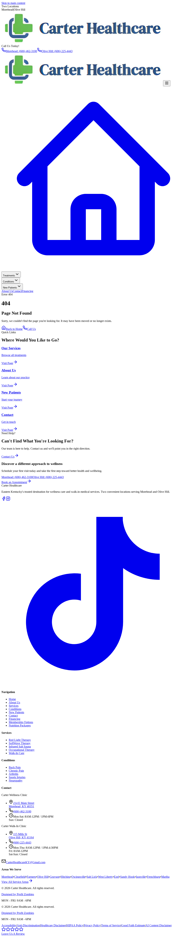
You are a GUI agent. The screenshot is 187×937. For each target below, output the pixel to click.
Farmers (31, 876)
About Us (7, 291)
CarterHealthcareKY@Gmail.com (25, 862)
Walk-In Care (16, 753)
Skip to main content (13, 3)
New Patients (10, 287)
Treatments (9, 275)
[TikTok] (93, 684)
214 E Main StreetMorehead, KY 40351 (21, 804)
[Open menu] (166, 83)
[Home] (93, 269)
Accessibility (8, 925)
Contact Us (7, 456)
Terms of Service (111, 925)
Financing (27, 291)
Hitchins (65, 876)
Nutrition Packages (20, 725)
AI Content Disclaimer (159, 925)
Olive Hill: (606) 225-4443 (56, 51)
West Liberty (105, 876)
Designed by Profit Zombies (17, 894)
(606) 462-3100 (22, 811)
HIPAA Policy (74, 925)
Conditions (8, 281)
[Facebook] (3, 499)
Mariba (165, 876)
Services (13, 705)
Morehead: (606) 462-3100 (21, 51)
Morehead (7, 876)
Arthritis (13, 773)
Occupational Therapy (22, 749)
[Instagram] (8, 499)
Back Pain (15, 767)
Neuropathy (15, 780)
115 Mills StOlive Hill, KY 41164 (21, 836)
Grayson (55, 876)
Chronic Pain (16, 770)
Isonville (141, 876)
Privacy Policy (92, 925)
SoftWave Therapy (19, 743)
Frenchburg (153, 876)
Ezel (116, 876)
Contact (17, 291)
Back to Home (14, 329)
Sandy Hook (127, 876)
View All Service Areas (14, 881)
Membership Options (21, 722)
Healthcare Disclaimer (53, 925)
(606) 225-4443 (22, 842)
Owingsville (78, 876)
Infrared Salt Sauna (20, 746)
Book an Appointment (14, 482)
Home (12, 699)
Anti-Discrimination (28, 925)
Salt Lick (92, 876)
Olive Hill (43, 876)
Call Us (31, 329)
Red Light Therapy (20, 739)
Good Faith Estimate (133, 925)
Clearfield (20, 876)
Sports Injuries (17, 777)
